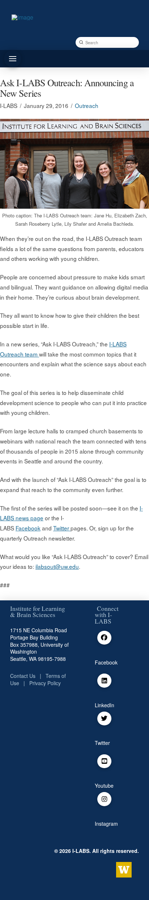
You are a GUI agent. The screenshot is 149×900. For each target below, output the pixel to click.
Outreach (86, 105)
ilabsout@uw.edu (57, 566)
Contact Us (22, 675)
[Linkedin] (104, 681)
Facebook (28, 528)
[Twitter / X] (104, 719)
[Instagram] (104, 799)
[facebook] (104, 638)
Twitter (62, 528)
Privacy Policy (45, 683)
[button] (12, 58)
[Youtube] (104, 761)
